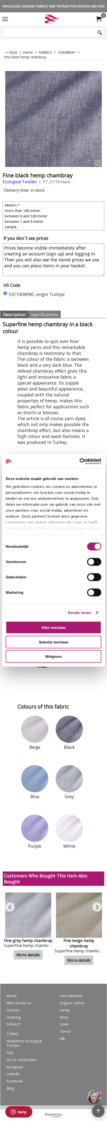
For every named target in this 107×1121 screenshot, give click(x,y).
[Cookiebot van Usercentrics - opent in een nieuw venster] (79, 461)
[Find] (100, 32)
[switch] (94, 562)
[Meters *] (54, 205)
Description (14, 314)
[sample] (54, 226)
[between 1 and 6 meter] (54, 221)
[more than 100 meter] (54, 210)
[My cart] (98, 19)
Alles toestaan (53, 627)
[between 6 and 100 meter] (54, 216)
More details (28, 955)
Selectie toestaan (53, 642)
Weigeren (53, 656)
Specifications (44, 314)
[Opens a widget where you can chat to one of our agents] (18, 1112)
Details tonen (79, 612)
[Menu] (5, 19)
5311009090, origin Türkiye (37, 294)
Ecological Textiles (20, 181)
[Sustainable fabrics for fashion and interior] (52, 19)
